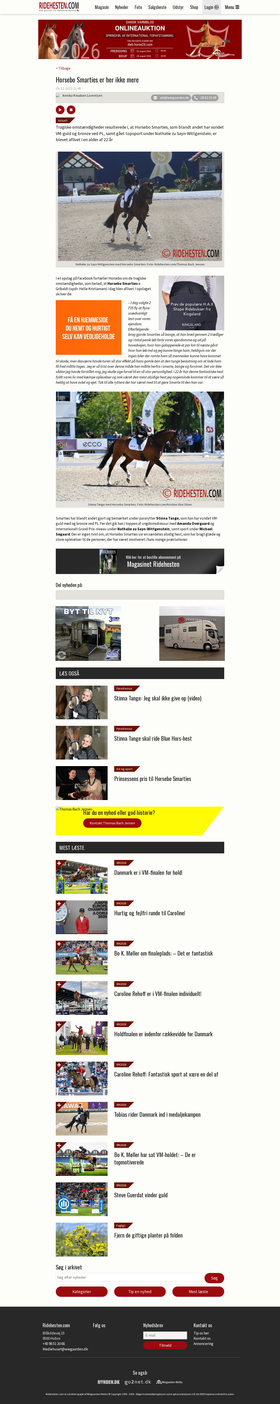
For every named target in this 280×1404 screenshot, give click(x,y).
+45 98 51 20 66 (54, 1343)
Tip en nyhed (140, 1291)
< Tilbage (63, 68)
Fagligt (120, 1225)
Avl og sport (124, 769)
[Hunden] (109, 1381)
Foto (138, 7)
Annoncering (203, 1343)
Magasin (102, 7)
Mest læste (198, 1291)
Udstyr (178, 7)
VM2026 (121, 863)
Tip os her (201, 1333)
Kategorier (81, 1291)
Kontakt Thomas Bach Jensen (112, 823)
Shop (194, 7)
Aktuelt (62, 121)
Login (209, 7)
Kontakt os (202, 1338)
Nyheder (121, 7)
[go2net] (138, 1381)
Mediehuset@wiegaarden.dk (65, 1349)
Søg (214, 1278)
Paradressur (124, 688)
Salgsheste (157, 7)
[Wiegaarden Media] (169, 1381)
